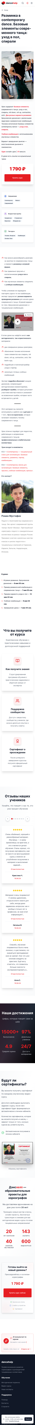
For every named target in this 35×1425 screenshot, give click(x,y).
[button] (17, 1342)
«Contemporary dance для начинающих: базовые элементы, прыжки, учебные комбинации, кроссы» (17, 468)
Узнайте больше (14, 1421)
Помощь (4, 1400)
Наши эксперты (7, 1389)
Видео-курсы (6, 1386)
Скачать (29, 315)
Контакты (4, 1403)
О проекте (5, 1407)
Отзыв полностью (17, 869)
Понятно (28, 1419)
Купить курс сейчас (17, 1293)
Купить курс (18, 178)
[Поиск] (23, 3)
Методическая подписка (10, 1382)
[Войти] (27, 3)
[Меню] (32, 3)
